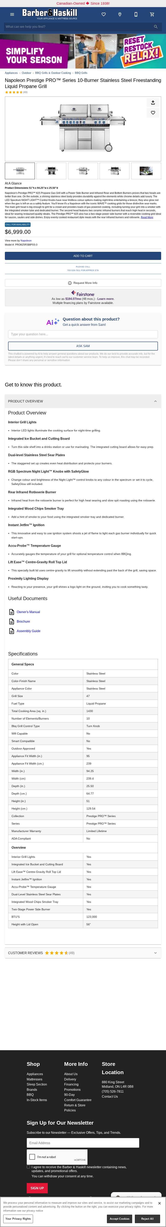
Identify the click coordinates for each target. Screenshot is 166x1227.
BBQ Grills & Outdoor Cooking (53, 72)
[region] (83, 1212)
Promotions (72, 1089)
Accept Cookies (120, 1218)
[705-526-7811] (136, 14)
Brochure (23, 621)
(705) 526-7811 (113, 1091)
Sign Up (37, 1188)
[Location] (120, 14)
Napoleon (26, 240)
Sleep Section (37, 1084)
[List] (104, 14)
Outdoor (26, 72)
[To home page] (50, 14)
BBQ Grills (81, 72)
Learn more (105, 299)
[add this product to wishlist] (153, 113)
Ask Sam (83, 346)
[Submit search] (155, 26)
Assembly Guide (28, 631)
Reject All (147, 1218)
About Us (71, 1074)
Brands (32, 1089)
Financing (71, 1084)
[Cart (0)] (152, 14)
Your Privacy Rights (18, 1218)
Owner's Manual (28, 612)
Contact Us (110, 1096)
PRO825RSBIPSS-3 (26, 244)
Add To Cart (83, 255)
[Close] (159, 1203)
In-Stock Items (37, 1100)
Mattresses (34, 1079)
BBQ (30, 1094)
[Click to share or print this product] (153, 102)
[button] (12, 14)
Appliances (11, 72)
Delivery (70, 1079)
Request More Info (85, 282)
